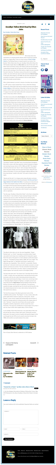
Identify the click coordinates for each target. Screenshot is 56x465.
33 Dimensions (49, 182)
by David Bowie (46, 50)
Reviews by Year (37, 450)
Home (19, 450)
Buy (11, 32)
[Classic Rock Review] (10, 458)
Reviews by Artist (29, 450)
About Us (23, 450)
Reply (36, 388)
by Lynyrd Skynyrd (20, 372)
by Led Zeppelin (12, 343)
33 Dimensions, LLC (25, 453)
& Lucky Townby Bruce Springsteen (31, 374)
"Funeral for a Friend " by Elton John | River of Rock (18, 387)
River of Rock (46, 147)
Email (24, 429)
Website (6, 434)
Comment (7, 411)
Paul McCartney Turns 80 (46, 39)
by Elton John (21, 28)
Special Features (45, 450)
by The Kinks (46, 125)
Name (6, 429)
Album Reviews (6, 371)
